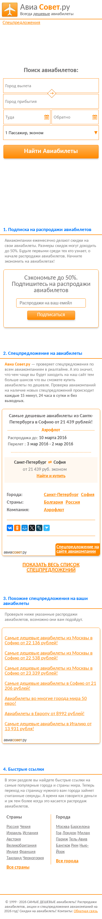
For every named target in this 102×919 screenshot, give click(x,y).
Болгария (53, 502)
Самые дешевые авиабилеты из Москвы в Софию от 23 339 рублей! (49, 671)
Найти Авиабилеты (51, 151)
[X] (32, 528)
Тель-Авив (78, 839)
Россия (73, 502)
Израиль (14, 833)
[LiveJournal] (39, 528)
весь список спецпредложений (51, 567)
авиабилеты (46, 9)
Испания (30, 833)
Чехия (25, 827)
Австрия (14, 839)
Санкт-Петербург (61, 494)
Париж (62, 839)
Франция (27, 852)
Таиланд (14, 858)
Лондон (69, 833)
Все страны (18, 867)
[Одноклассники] (17, 528)
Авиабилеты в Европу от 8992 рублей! (44, 713)
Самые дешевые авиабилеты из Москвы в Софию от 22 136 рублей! (49, 641)
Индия (12, 852)
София (87, 494)
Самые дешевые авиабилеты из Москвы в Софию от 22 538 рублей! (49, 656)
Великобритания (22, 846)
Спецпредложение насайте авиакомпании (77, 549)
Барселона (80, 827)
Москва (63, 827)
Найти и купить (51, 476)
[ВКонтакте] (10, 528)
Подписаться (51, 314)
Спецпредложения (21, 22)
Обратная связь (86, 911)
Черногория (33, 858)
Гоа (58, 833)
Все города (67, 861)
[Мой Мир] (24, 528)
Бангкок (63, 846)
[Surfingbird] (46, 528)
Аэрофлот (54, 510)
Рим (74, 846)
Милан (83, 833)
